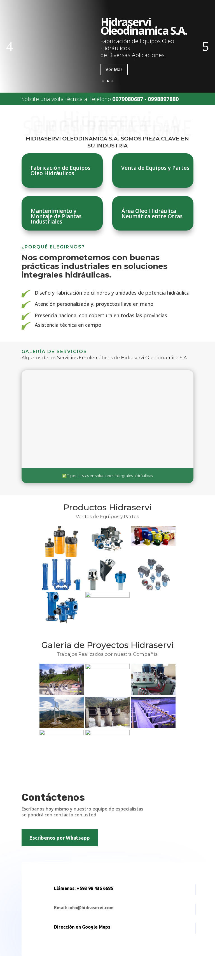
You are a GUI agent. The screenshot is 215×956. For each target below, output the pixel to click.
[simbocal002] (107, 733)
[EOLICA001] (61, 726)
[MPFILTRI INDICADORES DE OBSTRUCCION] (153, 588)
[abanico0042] (61, 693)
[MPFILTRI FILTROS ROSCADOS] (61, 555)
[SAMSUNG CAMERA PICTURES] (107, 667)
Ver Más (114, 69)
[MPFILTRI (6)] (107, 596)
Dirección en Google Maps (82, 926)
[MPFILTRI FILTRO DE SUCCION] (61, 621)
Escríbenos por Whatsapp (59, 837)
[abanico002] (107, 726)
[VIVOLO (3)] (153, 544)
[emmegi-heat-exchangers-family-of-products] (107, 550)
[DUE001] (61, 733)
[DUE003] (153, 693)
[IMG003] (153, 726)
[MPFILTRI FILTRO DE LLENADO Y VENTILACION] (107, 588)
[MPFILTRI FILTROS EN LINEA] (61, 588)
